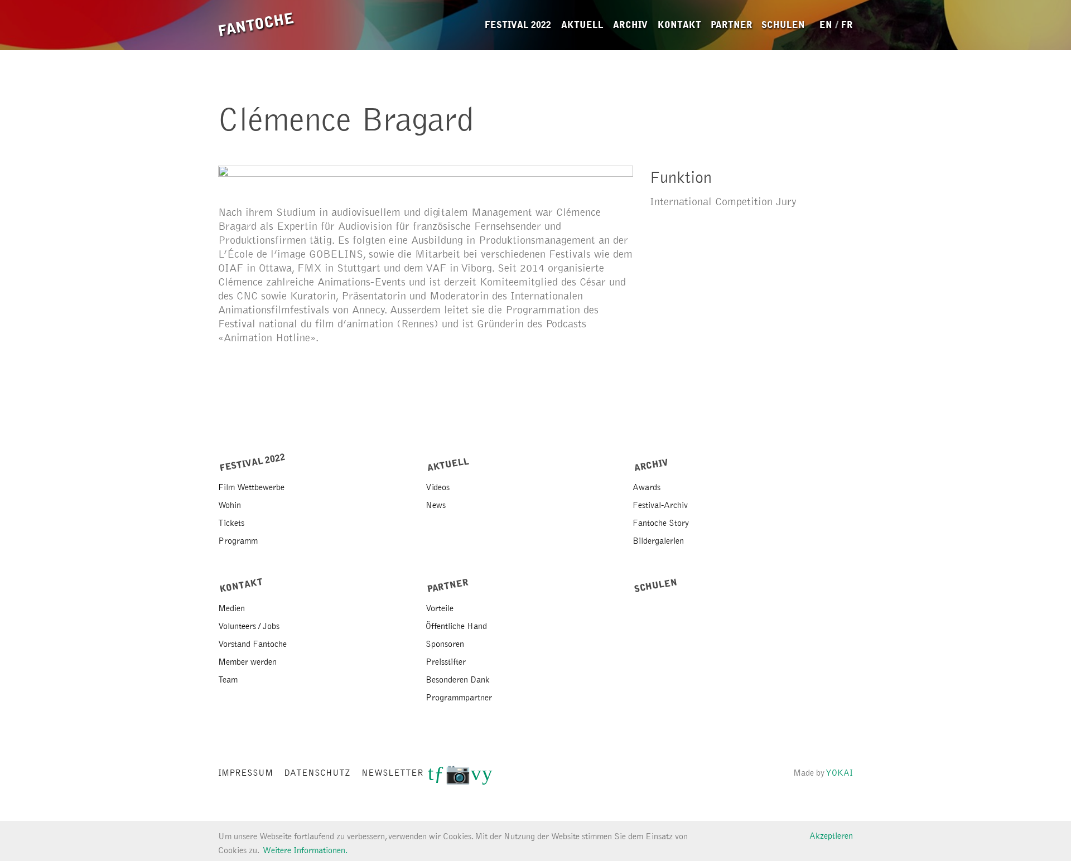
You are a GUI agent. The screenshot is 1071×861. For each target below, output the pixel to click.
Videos (438, 487)
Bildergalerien (658, 541)
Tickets (231, 523)
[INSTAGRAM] (458, 778)
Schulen (783, 25)
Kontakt (679, 25)
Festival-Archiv (660, 505)
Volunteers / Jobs (248, 626)
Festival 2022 (518, 25)
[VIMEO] (476, 778)
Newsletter (392, 773)
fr (847, 25)
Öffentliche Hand (456, 626)
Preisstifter (446, 662)
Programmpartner (459, 698)
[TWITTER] (430, 778)
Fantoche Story (661, 523)
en (825, 25)
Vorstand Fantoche (252, 644)
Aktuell (582, 25)
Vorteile (440, 608)
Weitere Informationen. (305, 850)
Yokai (839, 773)
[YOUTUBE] (487, 778)
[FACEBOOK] (439, 778)
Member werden (247, 662)
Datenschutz (317, 773)
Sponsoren (445, 644)
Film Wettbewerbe (251, 487)
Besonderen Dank (458, 680)
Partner (731, 25)
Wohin (229, 505)
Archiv (630, 25)
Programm (238, 541)
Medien (231, 608)
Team (228, 680)
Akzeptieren (831, 836)
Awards (646, 487)
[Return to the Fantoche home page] (256, 25)
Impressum (245, 773)
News (436, 505)
